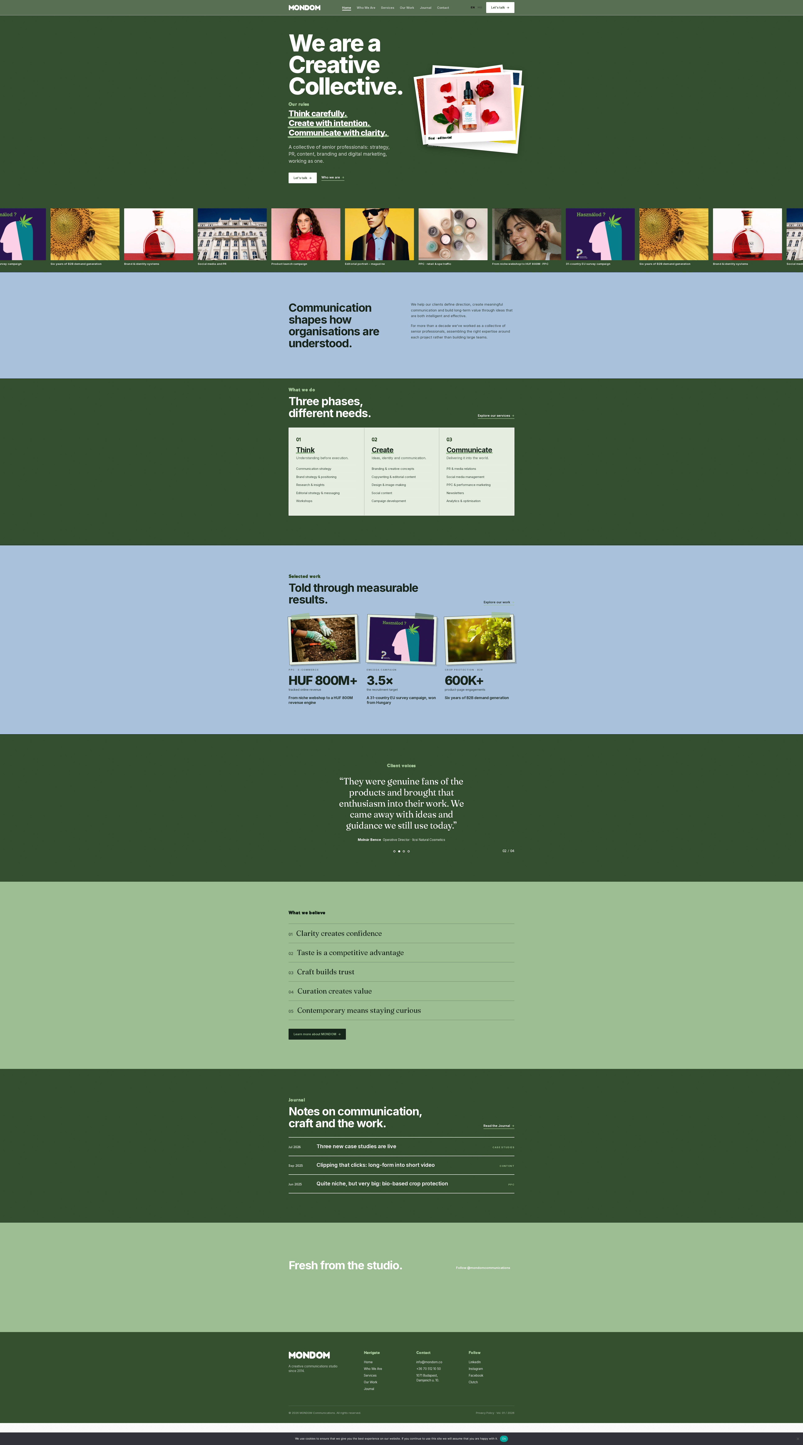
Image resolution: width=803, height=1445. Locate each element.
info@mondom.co (429, 1362)
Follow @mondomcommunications (485, 1268)
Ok (504, 1438)
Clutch (473, 1382)
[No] (798, 1439)
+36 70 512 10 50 (428, 1369)
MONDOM (304, 8)
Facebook (476, 1375)
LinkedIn (475, 1362)
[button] (469, 108)
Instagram (476, 1369)
